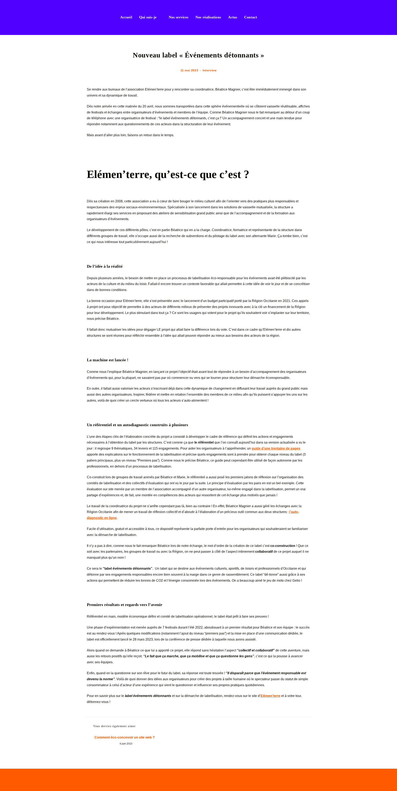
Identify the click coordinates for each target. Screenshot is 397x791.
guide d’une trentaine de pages (276, 448)
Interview (209, 70)
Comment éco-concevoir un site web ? (124, 737)
